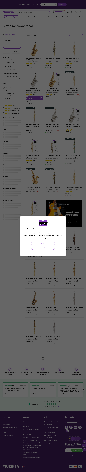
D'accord (43, 243)
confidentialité (43, 239)
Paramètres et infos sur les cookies (43, 252)
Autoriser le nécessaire (43, 248)
